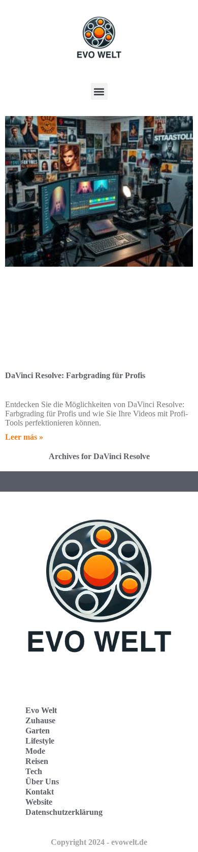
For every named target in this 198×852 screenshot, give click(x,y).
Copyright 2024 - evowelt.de (99, 842)
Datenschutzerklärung (64, 812)
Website (38, 802)
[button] (99, 91)
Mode (35, 751)
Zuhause (40, 720)
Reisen (36, 761)
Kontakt (39, 791)
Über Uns (42, 781)
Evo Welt (41, 710)
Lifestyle (39, 740)
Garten (37, 730)
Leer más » (24, 437)
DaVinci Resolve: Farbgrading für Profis (75, 375)
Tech (33, 771)
